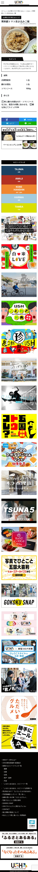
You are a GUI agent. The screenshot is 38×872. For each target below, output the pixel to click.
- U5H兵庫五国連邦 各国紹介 (11, 763)
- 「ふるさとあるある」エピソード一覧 (14, 784)
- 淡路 (5, 772)
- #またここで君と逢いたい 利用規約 (13, 815)
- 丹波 (5, 781)
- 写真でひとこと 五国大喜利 (11, 800)
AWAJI (19, 179)
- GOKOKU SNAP (7, 803)
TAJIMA (19, 170)
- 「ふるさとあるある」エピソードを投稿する (16, 788)
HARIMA (19, 198)
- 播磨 (5, 769)
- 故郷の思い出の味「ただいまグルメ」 (14, 797)
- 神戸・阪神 (7, 778)
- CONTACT (5, 809)
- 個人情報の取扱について (10, 812)
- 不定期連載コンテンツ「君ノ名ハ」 (13, 794)
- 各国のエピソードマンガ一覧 (11, 766)
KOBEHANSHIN (19, 189)
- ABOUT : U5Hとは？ (8, 760)
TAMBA (19, 207)
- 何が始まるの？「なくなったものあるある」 (16, 791)
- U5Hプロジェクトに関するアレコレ (13, 806)
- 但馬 (5, 775)
